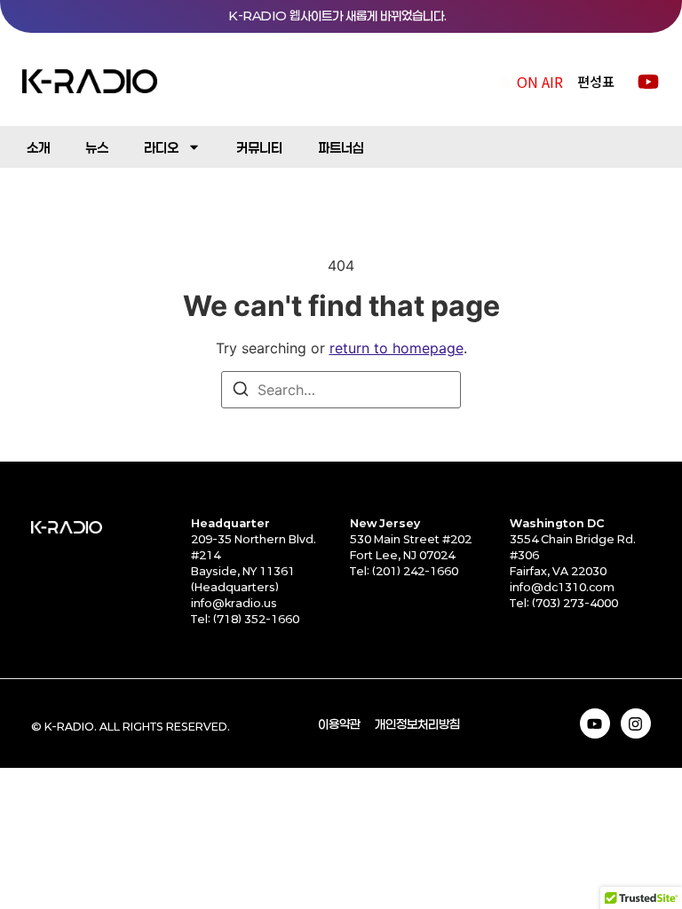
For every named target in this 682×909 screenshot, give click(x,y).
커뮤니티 (259, 147)
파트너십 (341, 147)
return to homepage (396, 348)
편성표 (596, 81)
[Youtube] (595, 723)
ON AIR (540, 81)
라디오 (161, 147)
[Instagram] (636, 723)
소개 (38, 147)
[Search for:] (341, 389)
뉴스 (96, 147)
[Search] (241, 391)
